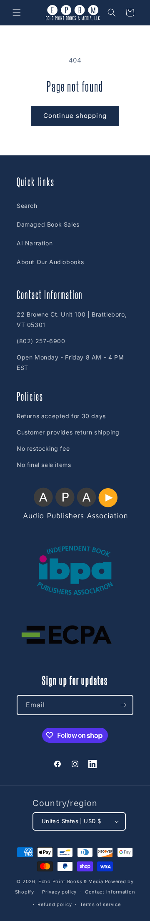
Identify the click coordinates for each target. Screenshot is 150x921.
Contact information (110, 892)
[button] (17, 12)
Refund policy (55, 904)
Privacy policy (59, 892)
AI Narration (34, 243)
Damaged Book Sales (48, 224)
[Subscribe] (123, 705)
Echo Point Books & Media (70, 881)
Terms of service (100, 904)
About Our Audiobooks (50, 261)
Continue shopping (75, 116)
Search (27, 205)
